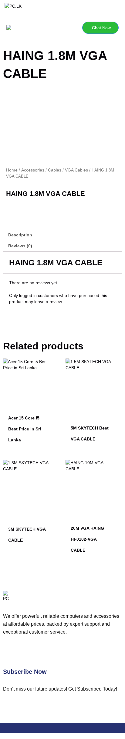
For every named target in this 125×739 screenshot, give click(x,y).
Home (12, 170)
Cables (54, 170)
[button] (33, 27)
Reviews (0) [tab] (20, 245)
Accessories (32, 170)
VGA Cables (76, 170)
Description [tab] (20, 234)
